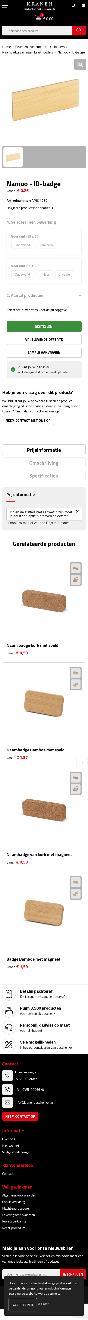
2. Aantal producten (25, 295)
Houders (59, 46)
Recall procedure (13, 1227)
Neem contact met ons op (28, 420)
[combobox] (37, 30)
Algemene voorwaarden (19, 1195)
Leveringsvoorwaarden (18, 1214)
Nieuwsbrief (10, 1145)
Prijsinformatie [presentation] (44, 450)
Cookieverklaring (13, 1201)
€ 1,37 (17, 757)
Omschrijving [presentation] (44, 463)
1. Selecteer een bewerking (31, 222)
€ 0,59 (17, 653)
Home (6, 46)
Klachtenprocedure (15, 1208)
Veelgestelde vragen (16, 1152)
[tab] (44, 449)
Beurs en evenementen (31, 46)
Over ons (8, 1138)
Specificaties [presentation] (43, 475)
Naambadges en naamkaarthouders (27, 52)
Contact (8, 1173)
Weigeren (43, 1304)
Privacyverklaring (14, 1221)
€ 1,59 (17, 967)
